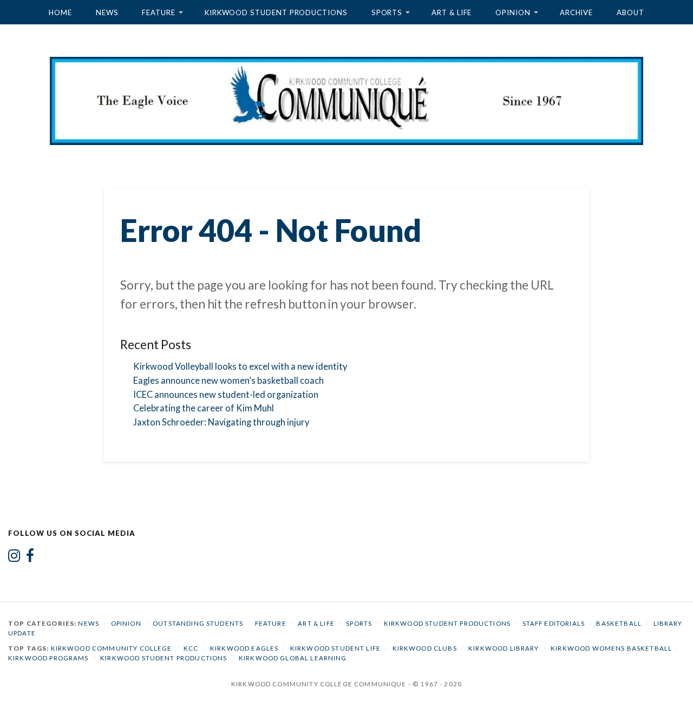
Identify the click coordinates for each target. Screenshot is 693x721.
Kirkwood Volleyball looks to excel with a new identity (240, 366)
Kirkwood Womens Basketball (611, 648)
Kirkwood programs (48, 657)
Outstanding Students (198, 623)
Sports (387, 12)
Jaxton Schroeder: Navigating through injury (221, 422)
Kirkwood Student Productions (276, 12)
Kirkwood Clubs (425, 648)
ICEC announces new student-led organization (225, 394)
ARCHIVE (576, 12)
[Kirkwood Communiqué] (346, 101)
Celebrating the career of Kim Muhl (203, 408)
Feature (158, 12)
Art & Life (452, 12)
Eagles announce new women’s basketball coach (228, 380)
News (107, 12)
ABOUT (630, 12)
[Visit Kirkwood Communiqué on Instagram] (14, 558)
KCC (191, 648)
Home (60, 12)
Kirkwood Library (503, 648)
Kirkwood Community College (111, 648)
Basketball (619, 623)
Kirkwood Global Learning (293, 657)
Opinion (512, 12)
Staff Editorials (553, 623)
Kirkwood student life (335, 648)
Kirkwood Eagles (244, 648)
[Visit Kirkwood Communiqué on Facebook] (30, 558)
